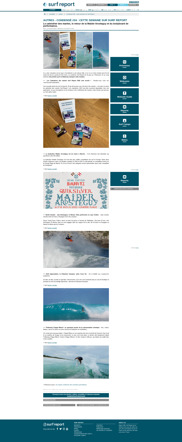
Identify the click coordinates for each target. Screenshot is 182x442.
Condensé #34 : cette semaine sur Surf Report (80, 14)
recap (57, 389)
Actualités (52, 14)
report (62, 389)
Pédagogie (78, 432)
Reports (124, 110)
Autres (61, 14)
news (49, 389)
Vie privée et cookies (104, 430)
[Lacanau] (138, 10)
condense (53, 389)
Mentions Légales (103, 428)
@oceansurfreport (52, 28)
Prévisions (78, 427)
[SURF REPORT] (53, 425)
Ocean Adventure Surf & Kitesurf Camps (83, 434)
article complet (52, 95)
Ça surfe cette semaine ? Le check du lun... (93, 405)
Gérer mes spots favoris (123, 189)
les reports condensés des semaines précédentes (71, 385)
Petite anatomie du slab (52, 405)
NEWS (76, 428)
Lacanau (52, 10)
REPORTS (77, 425)
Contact (99, 425)
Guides (76, 430)
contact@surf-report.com (76, 396)
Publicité (99, 427)
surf (60, 389)
